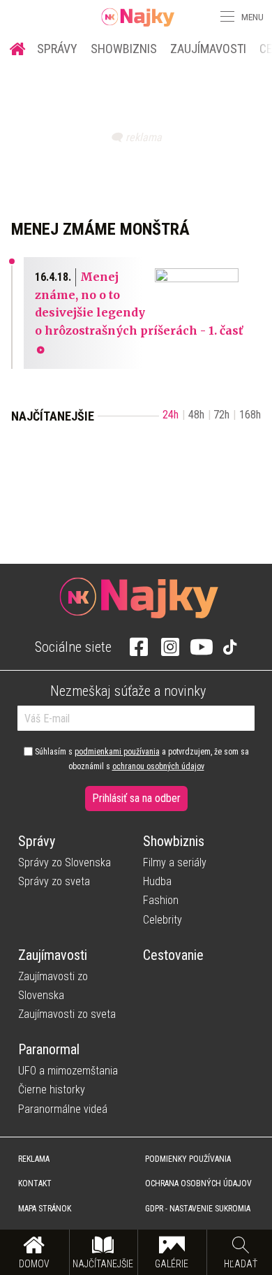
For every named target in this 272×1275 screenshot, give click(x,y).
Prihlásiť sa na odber (136, 798)
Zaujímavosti (208, 48)
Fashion (161, 900)
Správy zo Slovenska (64, 862)
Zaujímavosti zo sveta (67, 1014)
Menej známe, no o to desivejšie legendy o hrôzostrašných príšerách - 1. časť (139, 303)
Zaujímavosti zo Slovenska (53, 986)
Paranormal (49, 1049)
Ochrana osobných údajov (198, 1183)
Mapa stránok (44, 1209)
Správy (57, 48)
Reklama (34, 1159)
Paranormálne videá (62, 1109)
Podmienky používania (188, 1159)
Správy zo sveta (54, 881)
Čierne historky (51, 1089)
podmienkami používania (117, 752)
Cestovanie (173, 955)
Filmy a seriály (174, 862)
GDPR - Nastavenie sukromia (197, 1209)
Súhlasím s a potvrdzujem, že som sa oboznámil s (141, 759)
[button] (226, 16)
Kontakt (35, 1183)
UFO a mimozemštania (68, 1070)
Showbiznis (124, 48)
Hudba (157, 881)
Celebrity (162, 919)
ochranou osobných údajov (158, 766)
